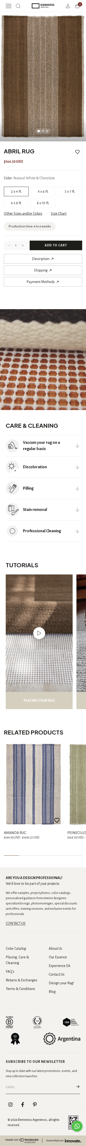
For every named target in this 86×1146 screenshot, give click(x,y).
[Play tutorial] (39, 633)
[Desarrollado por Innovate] (63, 1140)
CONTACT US (16, 923)
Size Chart (58, 213)
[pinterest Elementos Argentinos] (35, 1104)
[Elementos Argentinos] (43, 5)
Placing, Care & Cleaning (17, 960)
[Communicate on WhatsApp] (77, 1126)
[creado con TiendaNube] (21, 1140)
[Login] (68, 6)
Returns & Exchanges (21, 980)
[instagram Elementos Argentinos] (10, 1104)
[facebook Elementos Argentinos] (22, 1104)
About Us (55, 948)
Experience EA (59, 966)
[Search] (18, 6)
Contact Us (56, 974)
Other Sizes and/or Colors (23, 213)
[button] (9, 245)
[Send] (77, 1087)
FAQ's (10, 971)
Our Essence (58, 957)
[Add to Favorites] (77, 152)
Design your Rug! (61, 983)
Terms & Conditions (20, 989)
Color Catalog (16, 948)
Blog (52, 992)
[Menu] (8, 6)
